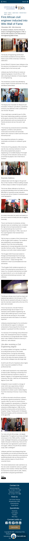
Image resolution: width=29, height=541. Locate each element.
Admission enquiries (14, 492)
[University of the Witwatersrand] (14, 7)
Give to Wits (14, 527)
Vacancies (14, 511)
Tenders (14, 515)
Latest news (15, 12)
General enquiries (14, 488)
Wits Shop (14, 517)
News (9, 12)
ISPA (10, 538)
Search (24, 1)
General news (22, 12)
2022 (5, 14)
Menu (4, 1)
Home (5, 12)
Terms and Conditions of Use (10, 536)
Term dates (14, 513)
